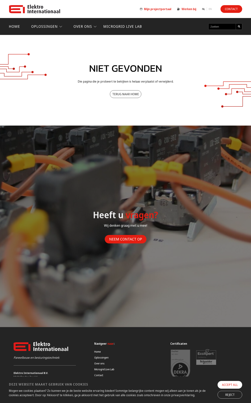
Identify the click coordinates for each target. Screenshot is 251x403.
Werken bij (189, 9)
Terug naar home (125, 94)
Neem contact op (125, 239)
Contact (98, 375)
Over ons (82, 26)
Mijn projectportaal (157, 9)
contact (231, 9)
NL (203, 9)
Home (14, 26)
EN (210, 9)
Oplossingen (44, 26)
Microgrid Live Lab (122, 26)
